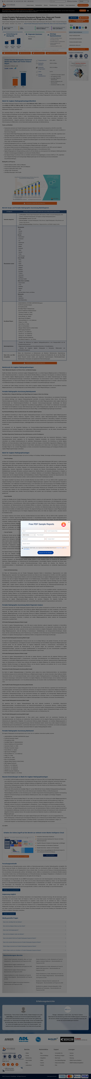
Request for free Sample (45, 553)
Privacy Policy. (59, 548)
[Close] (69, 523)
